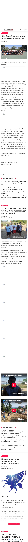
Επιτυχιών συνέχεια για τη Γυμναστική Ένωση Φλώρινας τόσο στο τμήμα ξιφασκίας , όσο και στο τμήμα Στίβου (13, 197)
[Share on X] (12, 539)
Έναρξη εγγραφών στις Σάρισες (11, 187)
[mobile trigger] (2, 29)
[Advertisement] (14, 14)
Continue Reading (14, 524)
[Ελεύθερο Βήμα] (8, 29)
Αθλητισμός (4, 205)
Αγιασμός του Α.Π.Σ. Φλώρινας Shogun (12, 189)
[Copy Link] (15, 539)
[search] (18, 30)
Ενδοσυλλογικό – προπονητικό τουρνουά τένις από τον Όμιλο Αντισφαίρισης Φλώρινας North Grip (13, 183)
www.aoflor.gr (7, 164)
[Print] (18, 539)
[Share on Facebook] (9, 539)
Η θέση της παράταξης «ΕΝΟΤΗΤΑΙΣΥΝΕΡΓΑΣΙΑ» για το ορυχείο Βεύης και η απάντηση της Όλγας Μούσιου (13, 432)
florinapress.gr (4, 41)
